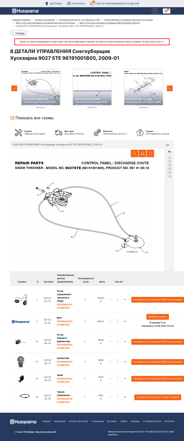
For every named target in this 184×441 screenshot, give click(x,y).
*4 (169, 168)
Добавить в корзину (157, 316)
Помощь (135, 421)
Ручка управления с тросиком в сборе (64, 296)
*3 (169, 165)
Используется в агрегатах (64, 306)
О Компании (97, 421)
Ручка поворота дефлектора (63, 338)
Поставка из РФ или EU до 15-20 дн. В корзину (157, 397)
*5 (169, 172)
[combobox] (92, 145)
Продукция (59, 421)
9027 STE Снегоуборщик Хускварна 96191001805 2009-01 (109, 23)
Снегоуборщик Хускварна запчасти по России (128, 19)
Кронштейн (63, 358)
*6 (169, 176)
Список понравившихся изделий (116, 3)
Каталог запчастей (45, 19)
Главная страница (21, 19)
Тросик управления (63, 393)
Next (170, 88)
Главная (47, 421)
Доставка (56, 3)
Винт (59, 318)
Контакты (78, 3)
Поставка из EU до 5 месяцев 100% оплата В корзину (157, 299)
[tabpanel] (41, 89)
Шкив (60, 375)
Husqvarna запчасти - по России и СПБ (79, 19)
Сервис (123, 421)
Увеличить (41, 107)
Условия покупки (152, 421)
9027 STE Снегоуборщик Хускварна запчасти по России (45, 23)
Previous (14, 88)
